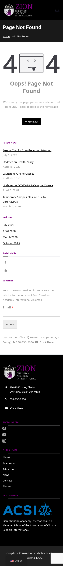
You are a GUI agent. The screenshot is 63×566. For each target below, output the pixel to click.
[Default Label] (4, 440)
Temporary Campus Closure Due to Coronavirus (24, 199)
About (6, 457)
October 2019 (11, 243)
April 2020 (9, 231)
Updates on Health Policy (18, 162)
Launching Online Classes (18, 173)
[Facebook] (4, 428)
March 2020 (10, 237)
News (6, 474)
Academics (9, 463)
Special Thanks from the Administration (27, 150)
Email (8, 307)
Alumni (7, 486)
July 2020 (8, 225)
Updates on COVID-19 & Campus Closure (28, 185)
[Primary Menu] (57, 10)
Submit (10, 324)
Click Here (47, 342)
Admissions (10, 469)
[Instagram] (4, 434)
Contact (7, 480)
